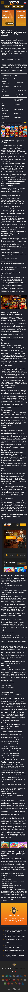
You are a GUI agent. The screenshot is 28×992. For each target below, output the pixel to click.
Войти (7, 6)
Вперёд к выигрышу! (14, 919)
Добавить (9, 23)
